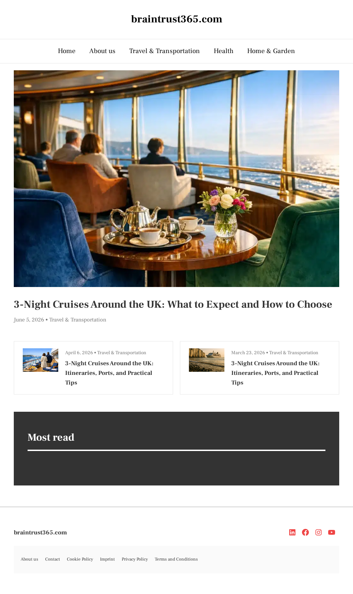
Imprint (107, 559)
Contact (52, 559)
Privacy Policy (135, 559)
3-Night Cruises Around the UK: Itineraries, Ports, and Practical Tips (109, 373)
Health (223, 51)
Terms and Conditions (176, 559)
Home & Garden (271, 51)
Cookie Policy (80, 559)
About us (102, 51)
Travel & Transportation (164, 51)
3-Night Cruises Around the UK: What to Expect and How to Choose (173, 304)
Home (66, 51)
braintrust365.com (40, 532)
